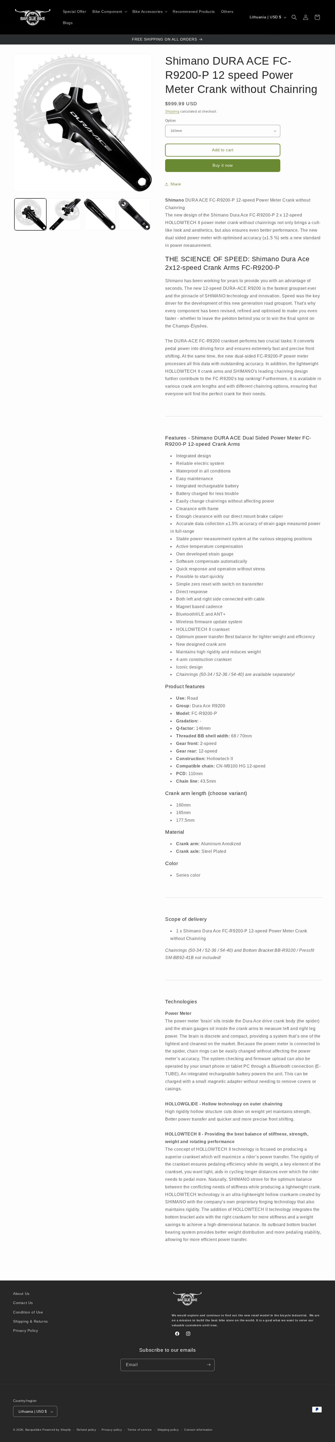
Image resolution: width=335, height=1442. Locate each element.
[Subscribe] (208, 1365)
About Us (21, 1293)
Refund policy (86, 1429)
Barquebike (33, 1430)
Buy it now (223, 165)
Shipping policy (168, 1429)
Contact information (198, 1429)
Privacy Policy (25, 1330)
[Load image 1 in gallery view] (30, 214)
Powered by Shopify (56, 1430)
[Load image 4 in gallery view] (134, 214)
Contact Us (23, 1303)
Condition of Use (28, 1312)
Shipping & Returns (30, 1321)
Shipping (172, 111)
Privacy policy (112, 1429)
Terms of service (139, 1429)
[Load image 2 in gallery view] (65, 214)
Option (170, 121)
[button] (109, 11)
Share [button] (175, 184)
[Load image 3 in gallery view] (100, 214)
